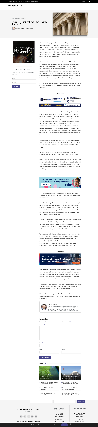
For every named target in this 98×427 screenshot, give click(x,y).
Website (63, 349)
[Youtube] (32, 416)
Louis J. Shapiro (52, 304)
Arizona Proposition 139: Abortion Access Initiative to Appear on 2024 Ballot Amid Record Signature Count (70, 393)
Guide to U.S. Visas (79, 421)
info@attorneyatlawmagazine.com (32, 421)
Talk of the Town (59, 416)
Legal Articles (17, 18)
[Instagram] (24, 416)
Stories (64, 6)
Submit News (27, 1)
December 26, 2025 (44, 378)
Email (41, 349)
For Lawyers (44, 6)
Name (41, 342)
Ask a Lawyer (79, 416)
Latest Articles (59, 414)
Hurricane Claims (79, 419)
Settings (56, 424)
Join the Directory (59, 421)
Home (13, 18)
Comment (42, 324)
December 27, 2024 (66, 378)
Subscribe (33, 1)
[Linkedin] (21, 416)
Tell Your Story (15, 1)
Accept (64, 424)
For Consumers (55, 6)
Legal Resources (59, 419)
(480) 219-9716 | (21, 421)
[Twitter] (36, 416)
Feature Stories (59, 413)
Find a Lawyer (79, 414)
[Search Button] (89, 1)
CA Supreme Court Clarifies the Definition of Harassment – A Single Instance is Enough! (48, 393)
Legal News (23, 18)
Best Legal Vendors (59, 418)
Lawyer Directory (83, 6)
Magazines (72, 6)
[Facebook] (28, 416)
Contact (36, 1)
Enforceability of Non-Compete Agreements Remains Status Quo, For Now (70, 384)
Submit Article (21, 1)
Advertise (10, 1)
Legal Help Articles (79, 413)
